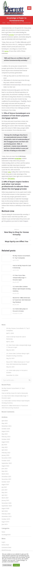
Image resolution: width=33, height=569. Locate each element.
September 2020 (7, 506)
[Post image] (6, 258)
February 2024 (6, 436)
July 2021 (4, 487)
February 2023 (6, 452)
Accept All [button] (16, 565)
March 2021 (5, 498)
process (11, 34)
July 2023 (4, 444)
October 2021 (6, 482)
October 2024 (6, 428)
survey (6, 51)
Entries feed (5, 545)
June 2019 (5, 524)
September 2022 (7, 463)
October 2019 (6, 519)
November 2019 (6, 516)
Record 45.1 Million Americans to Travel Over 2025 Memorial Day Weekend (21, 300)
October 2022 (6, 460)
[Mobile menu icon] (29, 8)
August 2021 (5, 484)
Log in (3, 542)
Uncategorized (6, 534)
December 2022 (6, 458)
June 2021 (5, 490)
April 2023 (5, 450)
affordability (11, 178)
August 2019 (5, 522)
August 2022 (5, 466)
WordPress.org (6, 550)
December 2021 (6, 476)
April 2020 (5, 511)
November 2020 (6, 503)
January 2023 (5, 455)
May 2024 (5, 434)
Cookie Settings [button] (7, 565)
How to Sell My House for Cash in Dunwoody (22, 267)
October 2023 (6, 439)
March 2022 (5, 474)
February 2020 (6, 514)
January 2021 (5, 500)
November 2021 (6, 479)
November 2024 (6, 426)
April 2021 (5, 495)
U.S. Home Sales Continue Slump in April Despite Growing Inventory (22, 289)
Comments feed (6, 547)
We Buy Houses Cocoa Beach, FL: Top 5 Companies (21, 257)
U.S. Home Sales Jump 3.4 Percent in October (20, 310)
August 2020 (5, 508)
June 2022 (5, 468)
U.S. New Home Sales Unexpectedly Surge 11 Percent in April (19, 277)
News (3, 532)
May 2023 (5, 447)
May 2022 (5, 471)
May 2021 (5, 492)
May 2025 (5, 423)
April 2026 (5, 420)
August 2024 (5, 431)
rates (9, 172)
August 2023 (5, 442)
